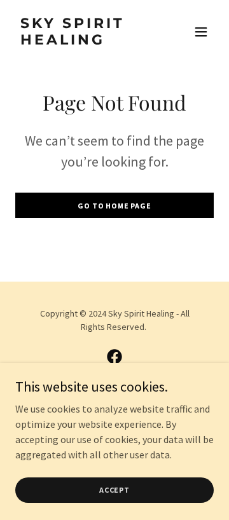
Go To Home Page (114, 205)
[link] (84, 40)
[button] (201, 31)
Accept (114, 490)
